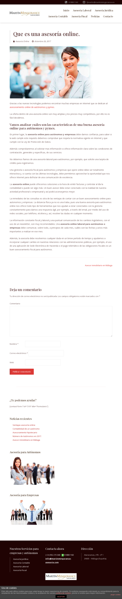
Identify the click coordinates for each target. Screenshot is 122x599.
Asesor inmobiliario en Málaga (98, 265)
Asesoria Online (22, 41)
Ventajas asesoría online (24, 425)
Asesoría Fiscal (79, 16)
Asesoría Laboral (82, 10)
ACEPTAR (61, 597)
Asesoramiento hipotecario (25, 432)
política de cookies (63, 593)
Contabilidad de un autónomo (26, 428)
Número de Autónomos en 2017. (27, 436)
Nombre (14, 344)
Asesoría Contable (58, 16)
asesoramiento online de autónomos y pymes (32, 107)
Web (12, 362)
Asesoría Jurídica (104, 10)
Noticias (95, 16)
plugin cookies (116, 594)
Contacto (108, 16)
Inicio (66, 10)
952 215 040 (55, 555)
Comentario (15, 303)
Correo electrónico (19, 353)
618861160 (69, 555)
